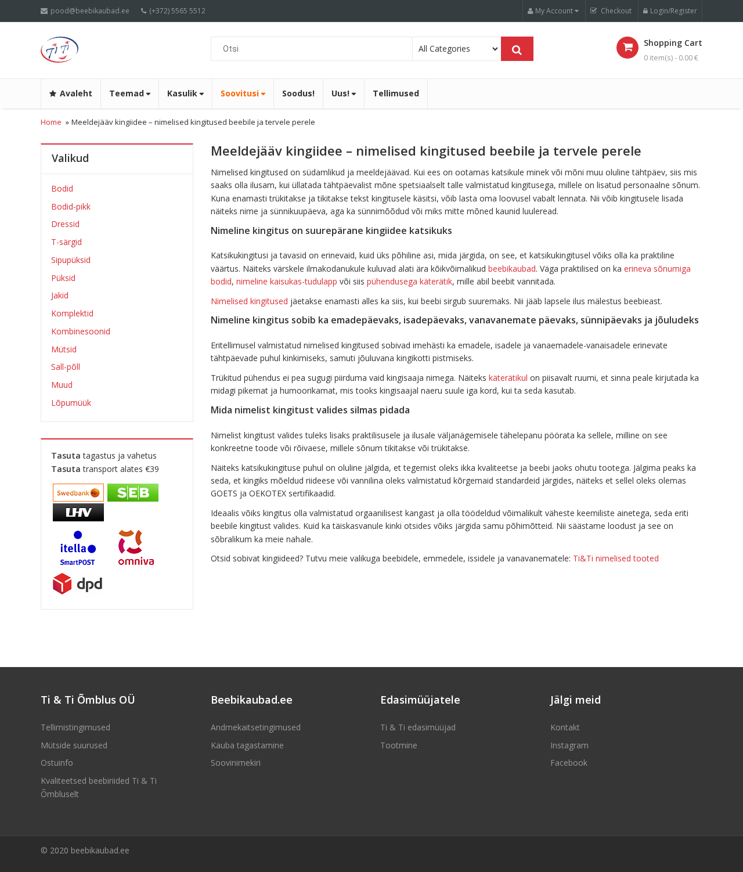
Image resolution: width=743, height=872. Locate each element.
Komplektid (72, 313)
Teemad (127, 93)
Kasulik (183, 93)
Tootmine (398, 745)
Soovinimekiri (236, 762)
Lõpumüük (71, 402)
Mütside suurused (74, 745)
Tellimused (396, 93)
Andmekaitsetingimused (256, 727)
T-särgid (66, 241)
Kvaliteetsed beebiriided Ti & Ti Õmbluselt (99, 787)
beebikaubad (512, 268)
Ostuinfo (57, 762)
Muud (62, 384)
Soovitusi (241, 93)
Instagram (569, 745)
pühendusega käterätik (409, 281)
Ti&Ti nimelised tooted (616, 558)
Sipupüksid (71, 259)
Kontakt (565, 727)
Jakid (59, 295)
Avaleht (76, 93)
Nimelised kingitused (249, 301)
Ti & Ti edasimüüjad (418, 727)
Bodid (62, 188)
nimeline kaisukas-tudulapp (286, 281)
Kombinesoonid (80, 331)
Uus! (341, 93)
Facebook (568, 762)
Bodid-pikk (71, 206)
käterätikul (508, 377)
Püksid (63, 277)
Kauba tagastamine (247, 745)
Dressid (65, 223)
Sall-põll (65, 366)
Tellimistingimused (75, 727)
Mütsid (64, 349)
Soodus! (298, 93)
